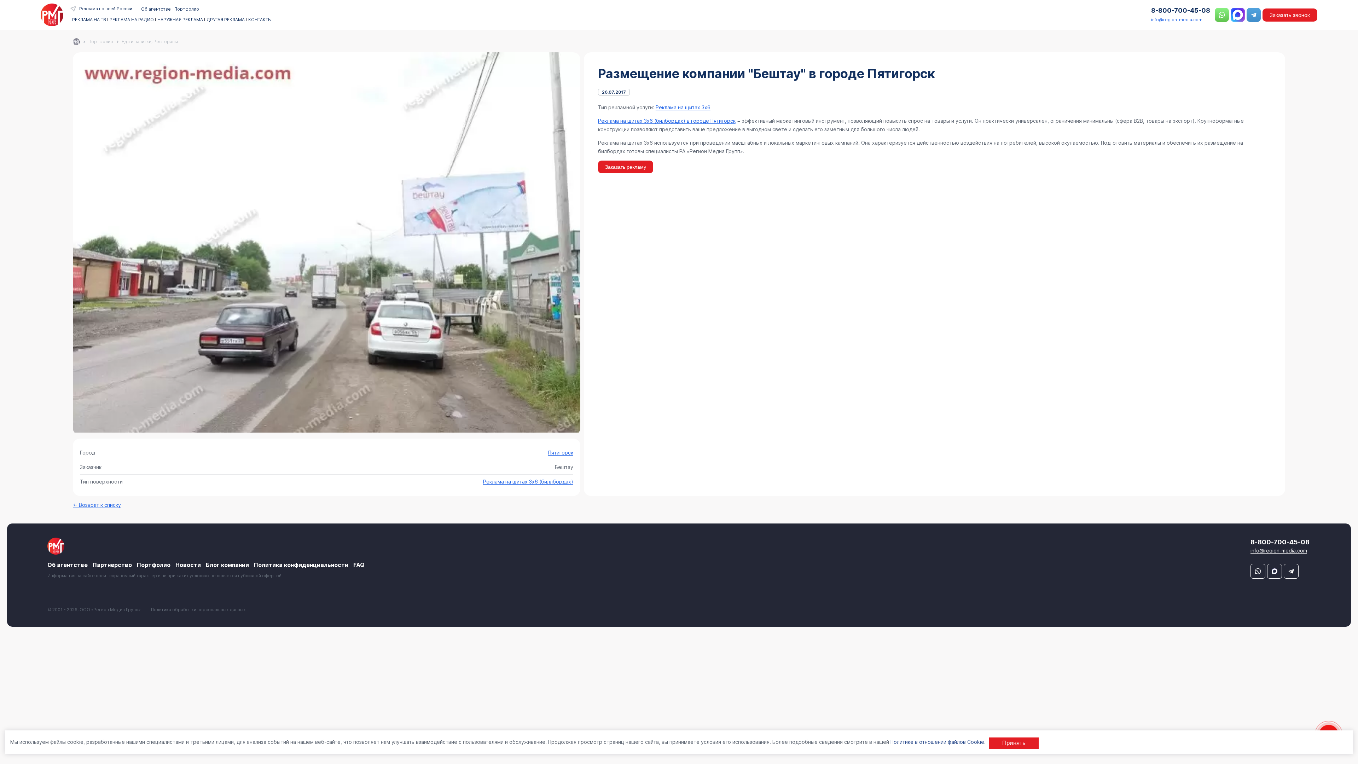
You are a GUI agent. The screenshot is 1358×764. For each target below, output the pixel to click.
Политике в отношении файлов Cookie (937, 742)
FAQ (359, 564)
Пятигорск (560, 453)
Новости (188, 564)
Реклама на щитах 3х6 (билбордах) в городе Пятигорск (667, 121)
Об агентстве (156, 9)
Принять (1014, 743)
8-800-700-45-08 (1180, 10)
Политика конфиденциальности (301, 564)
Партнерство (112, 564)
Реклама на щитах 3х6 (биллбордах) (528, 482)
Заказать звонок (1290, 15)
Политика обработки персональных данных (198, 609)
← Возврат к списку (97, 505)
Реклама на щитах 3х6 (683, 107)
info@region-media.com (1176, 19)
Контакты (260, 19)
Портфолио (186, 9)
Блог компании (227, 564)
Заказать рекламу (625, 167)
